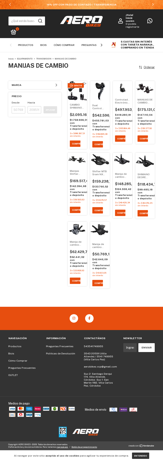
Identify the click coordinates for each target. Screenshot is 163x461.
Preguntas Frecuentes (22, 367)
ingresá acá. (62, 447)
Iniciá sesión (130, 19)
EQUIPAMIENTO (25, 58)
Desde (16, 102)
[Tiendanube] (141, 446)
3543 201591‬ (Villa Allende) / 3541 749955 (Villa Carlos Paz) (98, 356)
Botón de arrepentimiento (84, 447)
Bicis (43, 45)
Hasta (31, 102)
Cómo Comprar (64, 45)
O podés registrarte (132, 25)
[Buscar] (40, 21)
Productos (25, 45)
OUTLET (13, 375)
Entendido (140, 455)
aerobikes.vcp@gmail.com (100, 366)
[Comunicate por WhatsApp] (150, 21)
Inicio (11, 58)
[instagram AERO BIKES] (74, 318)
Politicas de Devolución (60, 353)
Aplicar (50, 110)
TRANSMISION (44, 58)
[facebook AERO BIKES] (89, 318)
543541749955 (93, 346)
